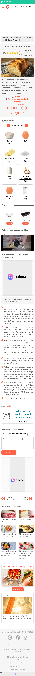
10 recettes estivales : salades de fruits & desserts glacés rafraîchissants (26, 554)
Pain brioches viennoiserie (22, 38)
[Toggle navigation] (2, 7)
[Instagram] (25, 637)
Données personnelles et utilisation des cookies (17, 644)
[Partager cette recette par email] (7, 108)
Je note (22, 113)
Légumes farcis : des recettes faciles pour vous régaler (8, 553)
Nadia (9, 406)
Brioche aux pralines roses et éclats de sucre (8, 536)
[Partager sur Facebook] (14, 108)
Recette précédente (11, 498)
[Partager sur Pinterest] (20, 108)
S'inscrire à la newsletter (17, 670)
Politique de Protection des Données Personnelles (17, 658)
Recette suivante (25, 498)
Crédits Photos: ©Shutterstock (17, 663)
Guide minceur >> (10, 2)
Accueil (7, 38)
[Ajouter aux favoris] (11, 113)
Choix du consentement (16, 666)
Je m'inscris (17, 589)
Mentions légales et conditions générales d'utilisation (17, 650)
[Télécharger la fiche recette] (27, 108)
